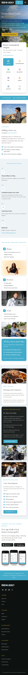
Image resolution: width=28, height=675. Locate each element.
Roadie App (4, 644)
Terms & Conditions (6, 659)
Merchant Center (6, 631)
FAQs (3, 613)
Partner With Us (5, 628)
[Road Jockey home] (8, 2)
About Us (4, 598)
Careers (4, 601)
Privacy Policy (5, 662)
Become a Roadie (9, 39)
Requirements (5, 649)
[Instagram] (9, 590)
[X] (12, 590)
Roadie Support (5, 646)
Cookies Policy (5, 664)
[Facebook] (3, 590)
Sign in (19, 2)
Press (3, 604)
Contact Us (4, 616)
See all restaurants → (8, 55)
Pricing (3, 634)
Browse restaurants (10, 34)
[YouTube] (6, 590)
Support (3, 619)
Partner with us (10, 511)
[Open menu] (25, 2)
